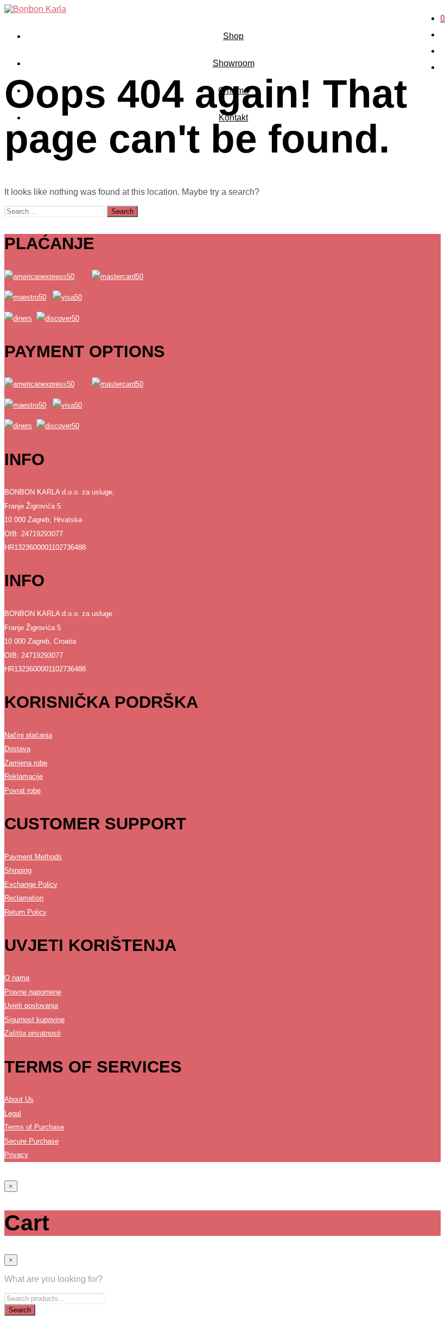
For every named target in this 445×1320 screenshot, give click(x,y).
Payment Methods (33, 857)
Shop (233, 36)
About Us (19, 1099)
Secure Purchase (31, 1141)
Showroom (234, 63)
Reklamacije (23, 776)
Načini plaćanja (28, 735)
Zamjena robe (25, 763)
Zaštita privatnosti (32, 1033)
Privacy (16, 1155)
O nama (16, 978)
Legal (12, 1113)
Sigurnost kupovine (34, 1020)
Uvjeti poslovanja (31, 1005)
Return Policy (25, 912)
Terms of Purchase (34, 1127)
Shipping (17, 870)
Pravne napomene (32, 992)
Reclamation (23, 898)
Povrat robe (22, 790)
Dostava (17, 749)
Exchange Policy (31, 884)
